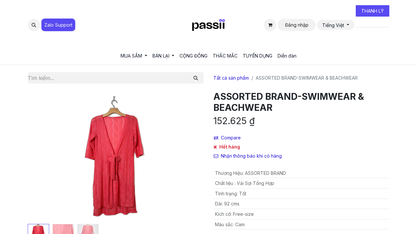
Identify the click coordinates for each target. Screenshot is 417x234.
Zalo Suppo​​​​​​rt (58, 25)
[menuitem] (134, 56)
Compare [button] (231, 137)
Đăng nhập (297, 25)
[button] (34, 25)
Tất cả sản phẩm (231, 78)
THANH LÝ (372, 11)
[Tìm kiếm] (196, 78)
